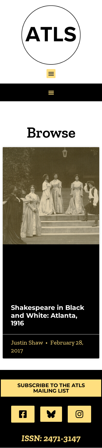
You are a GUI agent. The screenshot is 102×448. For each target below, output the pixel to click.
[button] (51, 73)
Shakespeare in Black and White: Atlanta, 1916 (47, 315)
